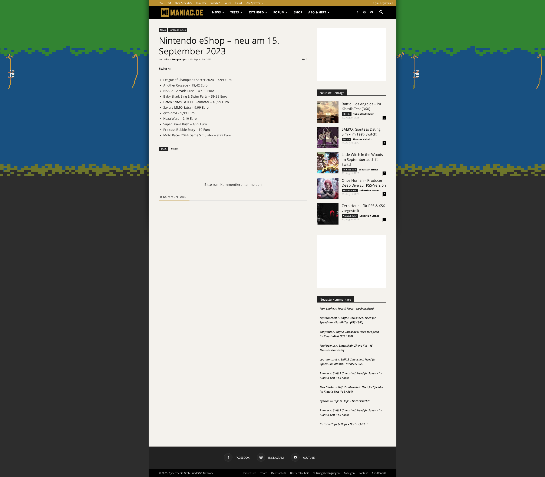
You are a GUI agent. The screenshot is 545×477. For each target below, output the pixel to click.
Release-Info (349, 169)
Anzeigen (349, 473)
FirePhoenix (327, 345)
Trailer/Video (349, 190)
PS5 (161, 2)
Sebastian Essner (368, 169)
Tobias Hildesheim (363, 113)
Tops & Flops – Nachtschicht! (356, 308)
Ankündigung (350, 215)
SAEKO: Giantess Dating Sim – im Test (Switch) (361, 132)
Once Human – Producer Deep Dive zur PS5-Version (364, 183)
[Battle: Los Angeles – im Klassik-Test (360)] (327, 112)
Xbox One (201, 2)
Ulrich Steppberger (175, 59)
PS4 (169, 2)
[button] (381, 13)
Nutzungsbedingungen (326, 473)
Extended (256, 12)
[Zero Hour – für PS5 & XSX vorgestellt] (327, 214)
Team (263, 473)
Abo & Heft (317, 12)
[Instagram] (364, 12)
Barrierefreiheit (299, 473)
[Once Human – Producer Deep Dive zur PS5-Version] (327, 188)
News (216, 12)
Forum (278, 12)
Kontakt (363, 473)
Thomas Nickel (361, 139)
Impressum (249, 473)
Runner (324, 373)
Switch (227, 2)
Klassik (238, 2)
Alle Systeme (253, 2)
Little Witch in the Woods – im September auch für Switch (364, 159)
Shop (298, 12)
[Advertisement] (351, 54)
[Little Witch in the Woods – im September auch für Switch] (327, 162)
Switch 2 (215, 2)
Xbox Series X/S (183, 2)
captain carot (328, 318)
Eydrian (325, 401)
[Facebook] (357, 12)
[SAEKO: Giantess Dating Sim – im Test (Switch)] (327, 137)
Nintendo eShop (177, 29)
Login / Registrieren (382, 2)
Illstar (323, 424)
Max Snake (327, 308)
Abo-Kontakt (379, 473)
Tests (234, 12)
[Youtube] (372, 12)
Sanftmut (326, 332)
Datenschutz (278, 473)
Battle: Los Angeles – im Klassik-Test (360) (361, 106)
